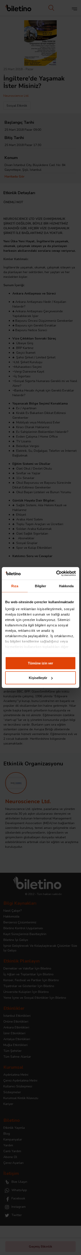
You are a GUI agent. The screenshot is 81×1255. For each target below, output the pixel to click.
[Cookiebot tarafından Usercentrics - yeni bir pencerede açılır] (57, 573)
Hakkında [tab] (66, 586)
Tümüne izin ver (40, 663)
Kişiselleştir (38, 678)
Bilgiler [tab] (40, 586)
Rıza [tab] (14, 586)
